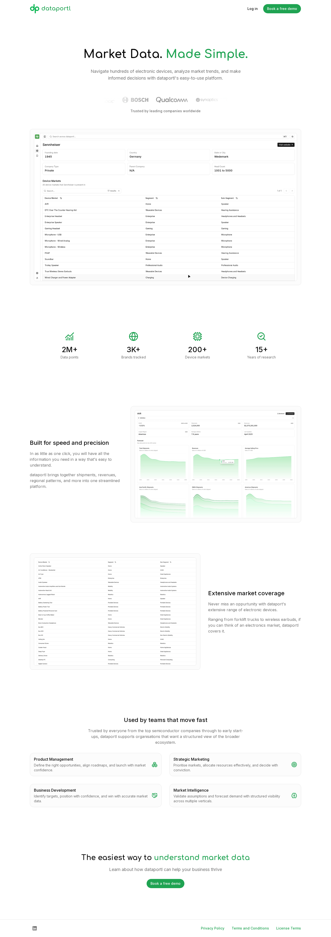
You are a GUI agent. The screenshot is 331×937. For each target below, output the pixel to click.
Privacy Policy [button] (212, 928)
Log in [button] (252, 9)
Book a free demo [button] (282, 9)
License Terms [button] (288, 928)
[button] (34, 928)
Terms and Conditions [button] (250, 928)
